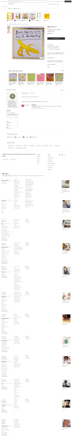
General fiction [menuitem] (16, 419)
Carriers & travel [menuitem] (16, 380)
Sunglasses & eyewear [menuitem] (17, 277)
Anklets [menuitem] (15, 314)
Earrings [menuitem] (3, 323)
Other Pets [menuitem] (3, 386)
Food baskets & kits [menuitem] (5, 260)
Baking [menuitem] (3, 248)
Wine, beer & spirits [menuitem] (5, 247)
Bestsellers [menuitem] (3, 420)
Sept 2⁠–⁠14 (57, 46)
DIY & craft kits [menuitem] (16, 337)
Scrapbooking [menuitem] (16, 340)
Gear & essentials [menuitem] (4, 362)
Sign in (62, 1)
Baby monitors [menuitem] (16, 357)
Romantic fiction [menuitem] (16, 423)
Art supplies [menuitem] (16, 336)
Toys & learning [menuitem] (4, 368)
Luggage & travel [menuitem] (17, 280)
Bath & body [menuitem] (4, 296)
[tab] (25, 93)
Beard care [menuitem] (16, 399)
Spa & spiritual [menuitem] (4, 308)
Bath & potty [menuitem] (16, 358)
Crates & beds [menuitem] (16, 387)
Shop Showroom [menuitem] (4, 269)
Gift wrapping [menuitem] (4, 343)
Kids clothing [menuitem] (4, 373)
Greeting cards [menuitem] (4, 344)
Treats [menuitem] (15, 394)
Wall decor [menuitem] (27, 206)
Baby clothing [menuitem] (4, 372)
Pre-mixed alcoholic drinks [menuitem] (18, 247)
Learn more (58, 49)
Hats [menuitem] (15, 273)
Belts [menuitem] (15, 267)
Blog (53, 1)
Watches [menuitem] (15, 282)
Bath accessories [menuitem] (17, 219)
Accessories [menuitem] (4, 271)
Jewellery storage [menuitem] (4, 326)
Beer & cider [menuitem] (16, 244)
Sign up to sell (57, 1)
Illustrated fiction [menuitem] (17, 424)
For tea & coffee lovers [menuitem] (29, 187)
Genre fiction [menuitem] (16, 420)
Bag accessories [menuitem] (16, 285)
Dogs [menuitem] (2, 384)
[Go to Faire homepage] (3, 1)
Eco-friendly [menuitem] (4, 422)
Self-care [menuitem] (15, 197)
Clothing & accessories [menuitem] (18, 383)
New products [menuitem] (16, 201)
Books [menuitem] (3, 212)
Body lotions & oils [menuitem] (17, 293)
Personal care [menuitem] (4, 305)
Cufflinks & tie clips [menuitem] (5, 322)
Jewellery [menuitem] (3, 205)
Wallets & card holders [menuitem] (18, 281)
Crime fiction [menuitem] (16, 421)
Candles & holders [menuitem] (17, 205)
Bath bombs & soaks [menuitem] (17, 292)
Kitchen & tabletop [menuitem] (28, 202)
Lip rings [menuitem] (15, 318)
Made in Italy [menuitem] (27, 197)
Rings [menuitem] (2, 329)
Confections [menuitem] (4, 255)
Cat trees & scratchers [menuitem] (17, 386)
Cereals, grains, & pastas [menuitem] (6, 251)
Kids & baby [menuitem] (4, 208)
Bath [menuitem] (15, 202)
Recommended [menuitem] (4, 183)
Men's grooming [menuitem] (4, 304)
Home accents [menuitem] (16, 208)
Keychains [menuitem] (15, 274)
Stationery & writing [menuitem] (5, 347)
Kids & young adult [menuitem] (5, 428)
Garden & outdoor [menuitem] (17, 206)
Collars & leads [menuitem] (16, 384)
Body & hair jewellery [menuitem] (5, 318)
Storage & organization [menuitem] (29, 204)
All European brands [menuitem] (28, 190)
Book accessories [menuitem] (4, 432)
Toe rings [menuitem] (15, 321)
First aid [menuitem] (15, 362)
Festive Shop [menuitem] (16, 186)
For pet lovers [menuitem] (16, 193)
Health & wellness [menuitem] (4, 300)
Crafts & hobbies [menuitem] (4, 340)
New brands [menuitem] (27, 220)
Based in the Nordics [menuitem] (28, 196)
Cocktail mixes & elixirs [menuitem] (18, 249)
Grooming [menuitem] (15, 390)
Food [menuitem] (15, 388)
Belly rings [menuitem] (15, 315)
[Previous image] (40, 58)
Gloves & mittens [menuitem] (17, 270)
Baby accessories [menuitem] (4, 369)
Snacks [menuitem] (3, 259)
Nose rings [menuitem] (16, 319)
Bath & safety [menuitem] (4, 361)
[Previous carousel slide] (7, 79)
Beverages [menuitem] (3, 249)
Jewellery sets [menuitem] (4, 325)
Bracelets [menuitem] (3, 319)
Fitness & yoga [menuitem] (4, 297)
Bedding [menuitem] (15, 204)
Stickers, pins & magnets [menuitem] (6, 348)
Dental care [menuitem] (16, 361)
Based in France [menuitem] (28, 193)
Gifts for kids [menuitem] (16, 194)
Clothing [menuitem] (3, 274)
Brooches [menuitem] (3, 321)
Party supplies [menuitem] (4, 345)
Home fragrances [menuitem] (4, 230)
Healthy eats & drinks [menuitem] (28, 185)
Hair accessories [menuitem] (16, 271)
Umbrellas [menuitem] (15, 284)
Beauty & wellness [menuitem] (5, 204)
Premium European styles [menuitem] (29, 182)
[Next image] (43, 58)
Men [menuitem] (2, 211)
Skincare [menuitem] (3, 307)
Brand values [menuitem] (4, 181)
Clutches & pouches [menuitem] (17, 269)
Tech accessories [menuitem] (17, 278)
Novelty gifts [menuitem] (16, 190)
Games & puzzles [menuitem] (4, 341)
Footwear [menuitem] (3, 273)
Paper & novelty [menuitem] (4, 207)
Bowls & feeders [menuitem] (16, 379)
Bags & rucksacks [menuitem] (17, 266)
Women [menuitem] (3, 203)
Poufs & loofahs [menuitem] (16, 296)
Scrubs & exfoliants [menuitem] (17, 297)
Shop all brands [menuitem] (4, 238)
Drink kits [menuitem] (15, 251)
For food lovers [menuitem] (27, 186)
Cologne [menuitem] (15, 402)
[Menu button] (1, 6)
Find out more (15, 106)
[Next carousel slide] (65, 79)
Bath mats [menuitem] (15, 222)
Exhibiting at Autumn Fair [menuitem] (18, 187)
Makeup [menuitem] (3, 303)
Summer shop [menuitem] (16, 183)
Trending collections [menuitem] (5, 180)
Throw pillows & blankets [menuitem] (29, 205)
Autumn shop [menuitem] (16, 185)
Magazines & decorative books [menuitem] (6, 430)
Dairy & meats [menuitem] (4, 256)
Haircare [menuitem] (3, 301)
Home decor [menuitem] (4, 200)
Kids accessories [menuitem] (4, 370)
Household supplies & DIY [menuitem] (29, 201)
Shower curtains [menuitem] (16, 223)
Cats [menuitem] (2, 383)
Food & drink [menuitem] (4, 201)
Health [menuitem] (15, 391)
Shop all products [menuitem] (17, 227)
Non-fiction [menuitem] (3, 427)
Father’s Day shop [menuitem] (17, 182)
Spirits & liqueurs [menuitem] (17, 245)
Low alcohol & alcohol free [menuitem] (18, 248)
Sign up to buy (68, 1)
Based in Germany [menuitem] (28, 194)
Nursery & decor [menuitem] (4, 365)
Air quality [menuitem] (15, 355)
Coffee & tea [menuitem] (4, 252)
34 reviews (13, 112)
